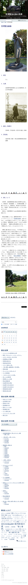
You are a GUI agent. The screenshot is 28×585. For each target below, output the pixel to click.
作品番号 (5, 539)
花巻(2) (4, 490)
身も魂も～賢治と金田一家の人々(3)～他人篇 (13, 501)
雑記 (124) (5, 415)
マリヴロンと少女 (23, 521)
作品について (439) (7, 399)
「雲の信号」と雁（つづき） (9, 437)
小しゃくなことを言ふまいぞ (9, 371)
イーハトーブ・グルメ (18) (9, 413)
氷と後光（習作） (22, 530)
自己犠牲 (9, 515)
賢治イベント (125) (7, 407)
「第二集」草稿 (4, 569)
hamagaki (6, 439)
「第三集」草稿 (4, 570)
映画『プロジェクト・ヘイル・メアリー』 (12, 355)
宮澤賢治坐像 (17, 218)
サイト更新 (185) (7, 411)
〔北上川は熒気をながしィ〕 (18, 515)
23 (2, 342)
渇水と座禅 (14, 520)
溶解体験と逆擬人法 (7, 445)
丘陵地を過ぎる (20, 534)
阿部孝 (4, 521)
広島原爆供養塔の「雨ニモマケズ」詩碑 (12, 433)
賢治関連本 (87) (6, 405)
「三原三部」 (13, 537)
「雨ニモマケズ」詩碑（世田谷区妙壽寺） (21, 0)
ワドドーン (6, 461)
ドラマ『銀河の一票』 (8, 365)
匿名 (5, 502)
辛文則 (5, 449)
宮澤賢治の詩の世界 (14, 14)
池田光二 (6, 484)
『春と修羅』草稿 (5, 567)
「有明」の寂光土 (7, 460)
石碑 (5, 22)
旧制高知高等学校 (7, 363)
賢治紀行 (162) (6, 403)
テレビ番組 (16, 521)
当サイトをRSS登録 (8, 553)
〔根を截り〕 (5, 534)
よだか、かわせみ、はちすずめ (10, 357)
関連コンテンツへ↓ (22, 20)
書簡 (7, 530)
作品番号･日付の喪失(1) (8, 387)
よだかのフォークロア (8, 465)
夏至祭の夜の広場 (7, 391)
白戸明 (5, 492)
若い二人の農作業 (7, 377)
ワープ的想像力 (6, 373)
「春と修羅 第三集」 (14, 532)
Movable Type (22, 582)
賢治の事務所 (17, 255)
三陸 (12, 513)
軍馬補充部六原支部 (7, 389)
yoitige (5, 473)
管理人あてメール (9, 551)
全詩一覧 (3, 565)
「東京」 (17, 537)
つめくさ (6, 469)
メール (2, 577)
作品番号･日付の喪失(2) (8, 385)
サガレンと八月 (4, 532)
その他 (2, 575)
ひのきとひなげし (9, 521)
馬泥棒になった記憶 (7, 379)
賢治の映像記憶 (6, 381)
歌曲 (2, 572)
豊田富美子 (6, 456)
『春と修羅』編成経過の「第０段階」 (11, 367)
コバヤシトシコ (7, 478)
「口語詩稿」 (11, 539)
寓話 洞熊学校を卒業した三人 (10, 529)
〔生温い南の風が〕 (10, 534)
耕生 (5, 446)
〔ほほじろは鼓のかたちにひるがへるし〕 (19, 518)
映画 (6, 515)
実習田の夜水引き (7, 361)
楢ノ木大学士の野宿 (13, 530)
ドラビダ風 (15, 534)
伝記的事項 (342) (7, 401)
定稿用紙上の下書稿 (7, 359)
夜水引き (12, 520)
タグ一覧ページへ (22, 541)
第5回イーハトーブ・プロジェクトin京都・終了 (13, 482)
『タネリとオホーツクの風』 (9, 375)
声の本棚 (6, 441)
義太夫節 (17, 529)
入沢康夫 (6, 466)
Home (2, 22)
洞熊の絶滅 (5, 369)
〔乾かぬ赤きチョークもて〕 (20, 520)
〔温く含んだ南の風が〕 (5, 520)
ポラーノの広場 (5, 513)
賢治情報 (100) (6, 409)
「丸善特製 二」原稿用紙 (9, 526)
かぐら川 (6, 438)
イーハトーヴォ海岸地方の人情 (10, 353)
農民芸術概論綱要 (7, 524)
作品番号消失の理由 (7, 383)
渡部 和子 (6, 434)
